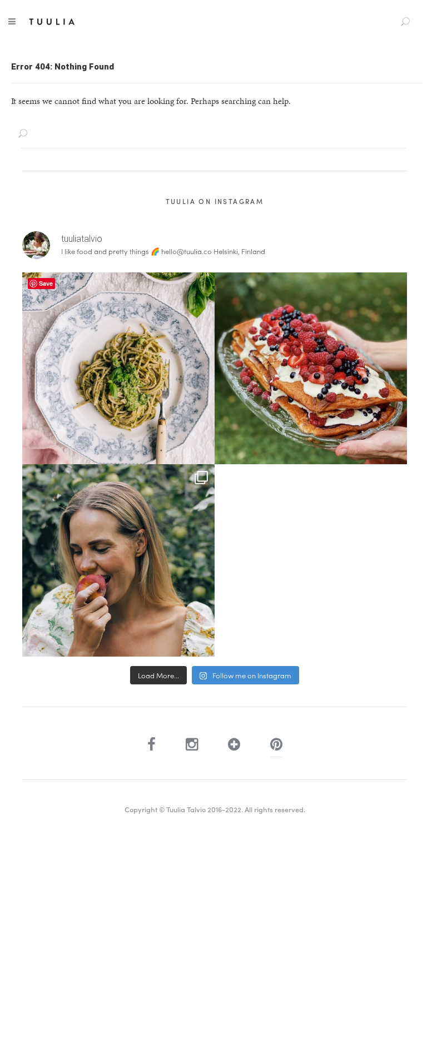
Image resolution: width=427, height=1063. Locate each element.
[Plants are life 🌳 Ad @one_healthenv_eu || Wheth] (118, 560)
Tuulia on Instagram (215, 201)
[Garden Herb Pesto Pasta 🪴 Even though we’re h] (118, 368)
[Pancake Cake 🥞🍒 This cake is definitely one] (311, 368)
